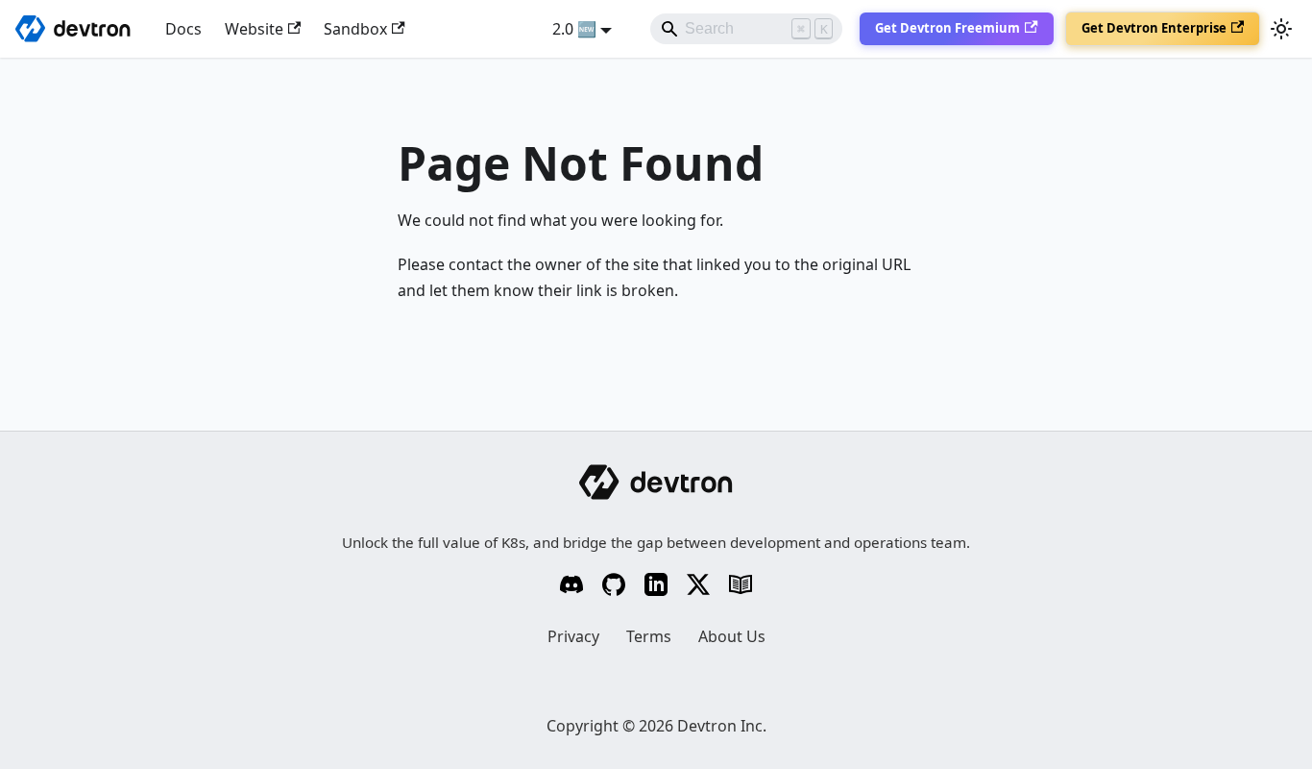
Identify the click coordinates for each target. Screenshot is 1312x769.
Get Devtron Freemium (947, 28)
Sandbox (355, 28)
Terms (648, 636)
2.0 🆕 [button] (574, 28)
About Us (731, 636)
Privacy (573, 636)
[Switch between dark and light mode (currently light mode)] (1281, 28)
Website (254, 28)
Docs (183, 28)
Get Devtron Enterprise (1154, 28)
